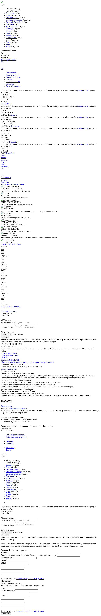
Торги (8, 450)
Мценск (9, 35)
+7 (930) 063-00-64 (8, 60)
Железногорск (12, 26)
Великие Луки (12, 18)
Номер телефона (8, 322)
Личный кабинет (13, 86)
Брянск (9, 15)
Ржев (8, 44)
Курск (8, 31)
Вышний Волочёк (14, 22)
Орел (8, 40)
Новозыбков (11, 38)
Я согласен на (24, 579)
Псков (9, 42)
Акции (9, 79)
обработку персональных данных (30, 579)
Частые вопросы (13, 82)
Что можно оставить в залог (13, 184)
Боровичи (10, 13)
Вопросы (10, 441)
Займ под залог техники (16, 437)
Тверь (8, 47)
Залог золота (11, 73)
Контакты (10, 84)
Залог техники (12, 75)
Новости (9, 443)
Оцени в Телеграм (8, 311)
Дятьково (10, 24)
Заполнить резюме (9, 369)
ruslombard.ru (82, 90)
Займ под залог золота (15, 435)
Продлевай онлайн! (18, 408)
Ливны (9, 33)
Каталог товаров (13, 77)
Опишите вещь (7, 328)
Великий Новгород (14, 20)
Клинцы (9, 29)
